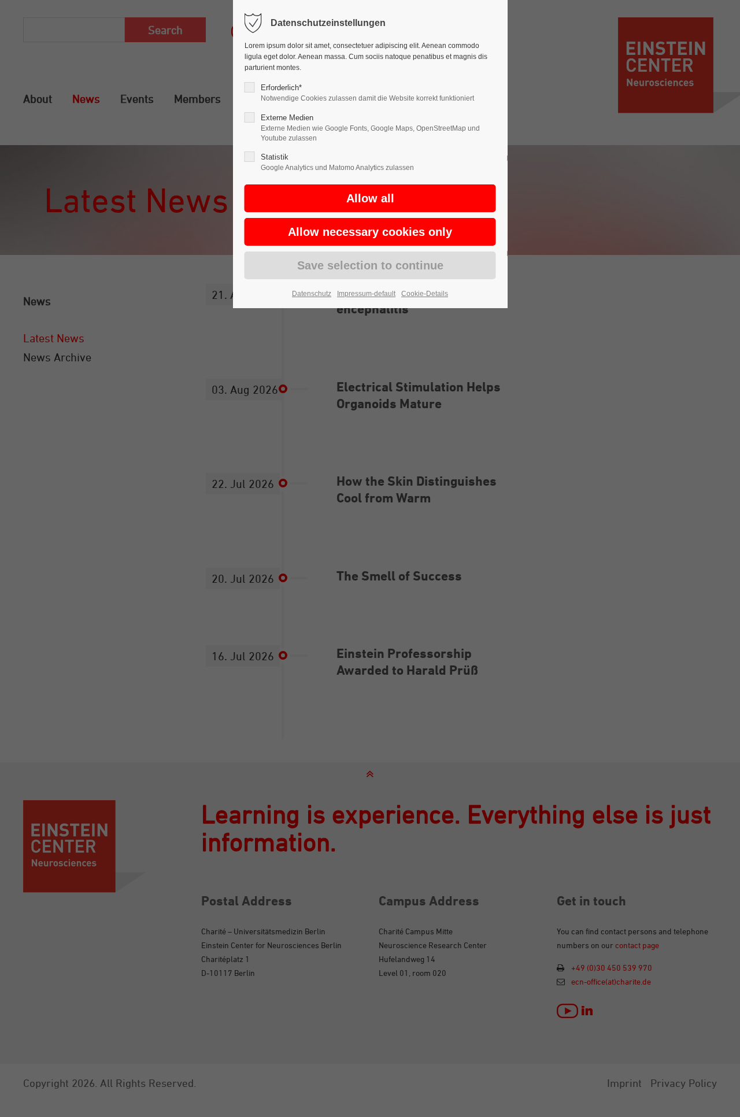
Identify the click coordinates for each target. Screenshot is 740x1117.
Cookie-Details (424, 294)
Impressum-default (366, 294)
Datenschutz (311, 294)
